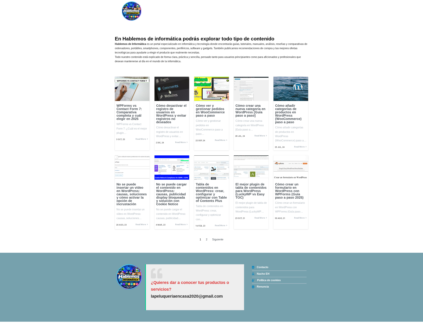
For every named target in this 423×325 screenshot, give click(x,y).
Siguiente (217, 239)
